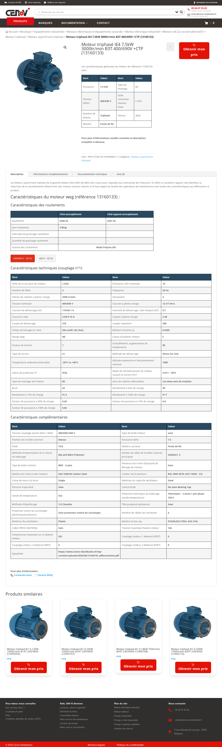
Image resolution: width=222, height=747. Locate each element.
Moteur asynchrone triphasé (45, 37)
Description (17, 174)
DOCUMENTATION (73, 23)
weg (9, 658)
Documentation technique (92, 174)
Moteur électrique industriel (142, 31)
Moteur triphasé (16, 37)
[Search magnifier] (181, 12)
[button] (65, 47)
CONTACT (103, 23)
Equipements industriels (49, 31)
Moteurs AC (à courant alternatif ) (183, 31)
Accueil (13, 31)
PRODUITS (20, 21)
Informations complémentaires (50, 174)
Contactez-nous (21, 575)
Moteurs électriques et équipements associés (95, 31)
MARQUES (45, 23)
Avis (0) (121, 174)
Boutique (25, 31)
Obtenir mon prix (194, 52)
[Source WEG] (43, 575)
